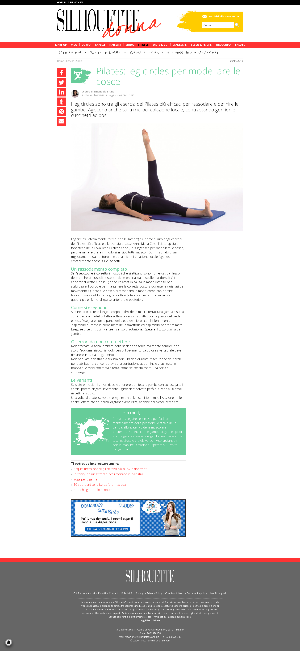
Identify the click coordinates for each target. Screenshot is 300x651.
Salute (240, 44)
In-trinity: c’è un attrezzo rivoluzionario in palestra (108, 474)
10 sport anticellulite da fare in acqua (100, 484)
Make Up (61, 44)
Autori (91, 593)
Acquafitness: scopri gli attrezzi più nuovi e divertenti (110, 469)
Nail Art (115, 44)
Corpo (86, 44)
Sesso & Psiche (201, 44)
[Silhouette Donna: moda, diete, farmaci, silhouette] (124, 23)
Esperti (102, 593)
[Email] (61, 122)
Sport (79, 61)
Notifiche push (218, 593)
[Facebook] (61, 73)
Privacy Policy (154, 593)
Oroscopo (223, 44)
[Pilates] (157, 177)
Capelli (100, 44)
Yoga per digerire (85, 479)
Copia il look (144, 52)
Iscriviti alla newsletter (224, 16)
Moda (130, 44)
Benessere (180, 44)
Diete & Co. (160, 44)
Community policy (197, 593)
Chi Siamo (79, 593)
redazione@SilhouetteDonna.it (142, 636)
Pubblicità (126, 593)
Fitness (143, 44)
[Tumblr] (61, 102)
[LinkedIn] (61, 93)
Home (60, 61)
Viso (74, 44)
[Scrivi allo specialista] (128, 518)
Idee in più (70, 52)
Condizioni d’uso (174, 593)
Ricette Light (106, 52)
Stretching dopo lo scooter (93, 490)
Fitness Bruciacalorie (193, 52)
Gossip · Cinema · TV (70, 2)
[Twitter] (61, 83)
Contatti (113, 593)
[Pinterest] (61, 112)
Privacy (139, 593)
